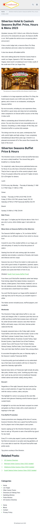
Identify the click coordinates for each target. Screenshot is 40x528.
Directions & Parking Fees (11, 493)
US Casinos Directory (10, 500)
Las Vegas (6, 488)
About (5, 507)
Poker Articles (7, 497)
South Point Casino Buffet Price (18, 274)
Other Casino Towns (9, 490)
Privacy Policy (7, 512)
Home (3, 11)
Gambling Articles (9, 495)
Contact (5, 510)
